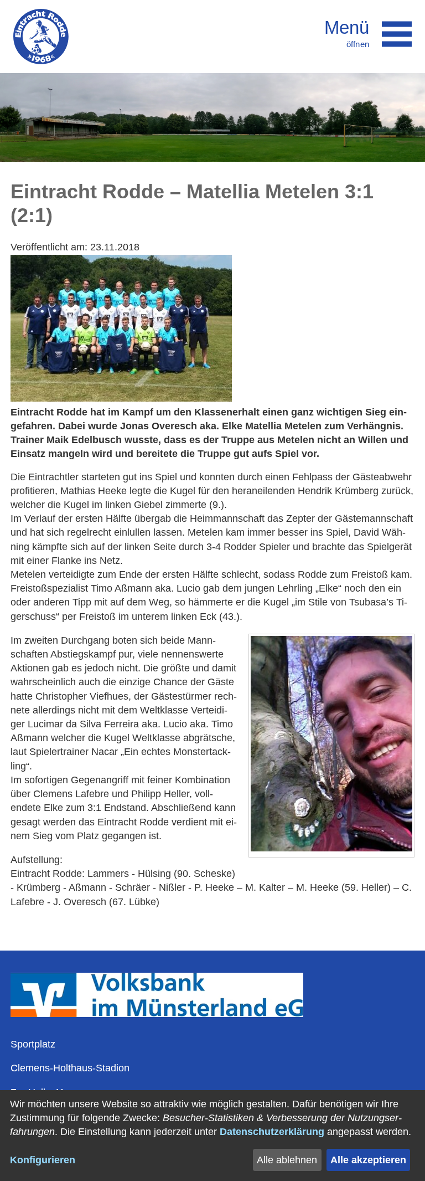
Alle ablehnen (287, 1159)
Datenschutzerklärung (272, 1131)
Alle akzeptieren (368, 1159)
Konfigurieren (42, 1159)
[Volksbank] (157, 1013)
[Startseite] (41, 36)
